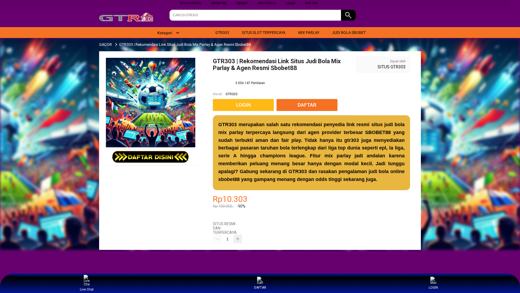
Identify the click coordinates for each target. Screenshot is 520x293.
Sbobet (242, 3)
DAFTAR (311, 3)
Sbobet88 (218, 3)
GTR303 (232, 94)
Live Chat (87, 289)
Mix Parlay (267, 3)
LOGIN (290, 3)
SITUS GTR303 (190, 3)
